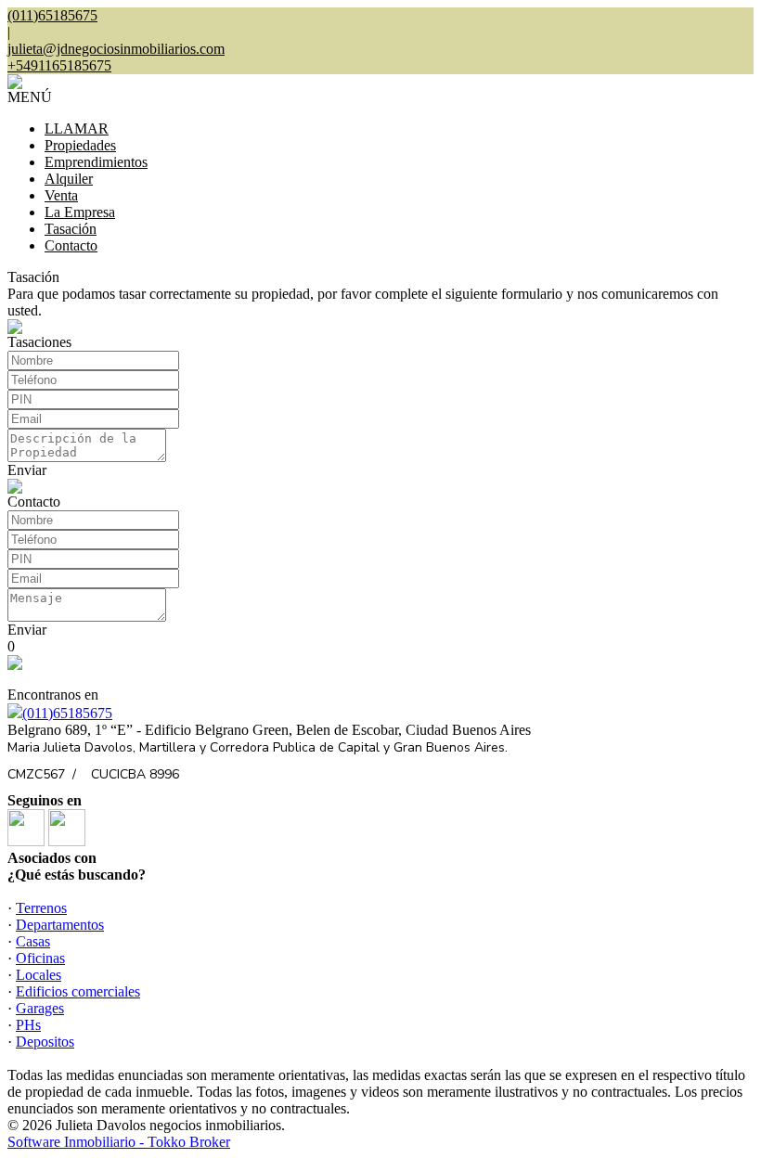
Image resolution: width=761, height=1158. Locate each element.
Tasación (71, 229)
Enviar (26, 470)
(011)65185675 (67, 713)
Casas (33, 941)
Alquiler (69, 179)
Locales (38, 975)
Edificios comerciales (78, 991)
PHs (28, 1025)
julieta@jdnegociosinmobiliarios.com (116, 49)
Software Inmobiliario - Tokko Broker (118, 1142)
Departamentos (60, 925)
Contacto (71, 245)
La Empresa (80, 212)
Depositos (45, 1041)
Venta (61, 195)
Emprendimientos (96, 162)
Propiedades (80, 145)
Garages (40, 1008)
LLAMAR (77, 128)
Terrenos (41, 908)
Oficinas (40, 958)
